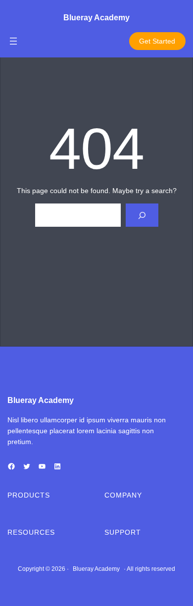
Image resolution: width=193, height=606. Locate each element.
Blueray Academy (96, 17)
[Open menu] (13, 41)
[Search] (142, 215)
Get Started (157, 41)
